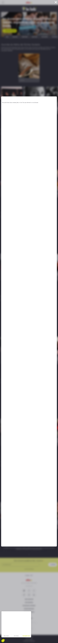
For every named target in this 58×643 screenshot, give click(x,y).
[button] (3, 640)
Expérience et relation (8, 630)
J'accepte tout (26, 636)
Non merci (6, 636)
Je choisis (16, 636)
